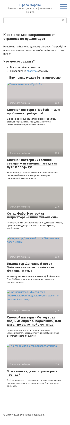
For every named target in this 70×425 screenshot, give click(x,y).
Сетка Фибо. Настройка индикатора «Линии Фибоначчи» (32, 215)
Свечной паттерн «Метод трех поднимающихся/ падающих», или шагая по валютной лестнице (34, 320)
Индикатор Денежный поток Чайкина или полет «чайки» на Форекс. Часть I (31, 267)
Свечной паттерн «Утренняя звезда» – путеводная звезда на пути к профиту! (32, 163)
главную (32, 70)
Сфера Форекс (30, 5)
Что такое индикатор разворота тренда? (32, 373)
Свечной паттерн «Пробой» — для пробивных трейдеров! (33, 111)
